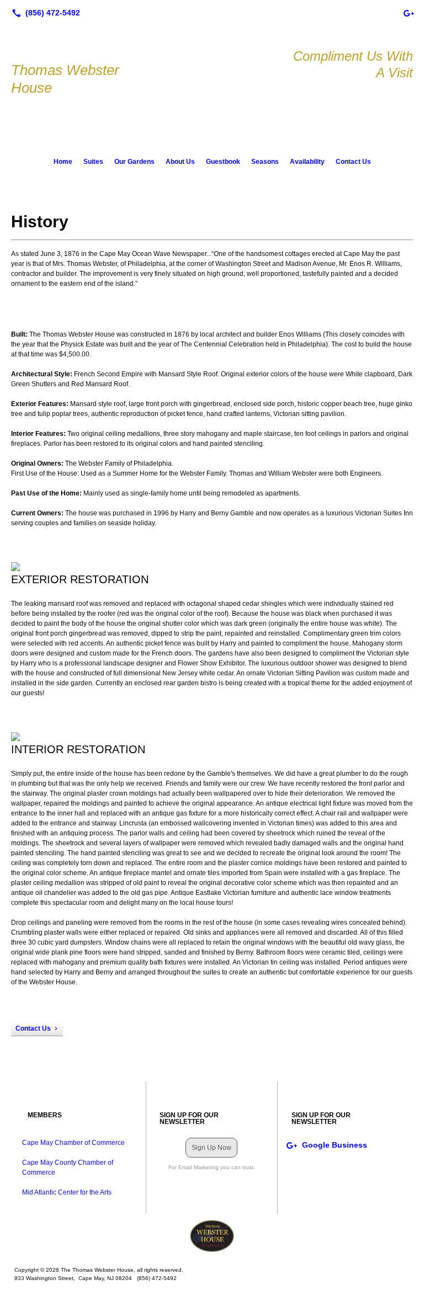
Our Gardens (134, 162)
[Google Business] (408, 13)
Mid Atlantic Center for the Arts (67, 1192)
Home (63, 162)
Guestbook (223, 162)
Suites (93, 162)
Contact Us (353, 162)
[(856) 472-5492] (44, 13)
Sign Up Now (211, 1148)
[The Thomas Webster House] (212, 1236)
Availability (307, 162)
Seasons (265, 162)
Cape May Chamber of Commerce (73, 1143)
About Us (180, 162)
